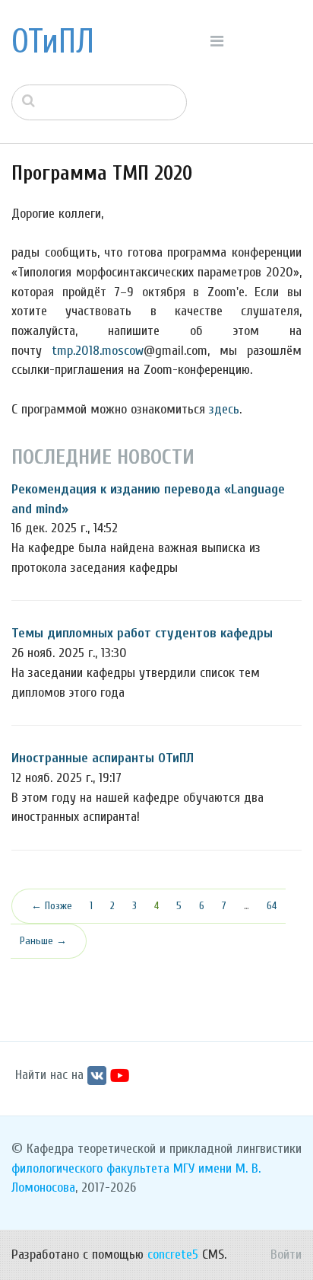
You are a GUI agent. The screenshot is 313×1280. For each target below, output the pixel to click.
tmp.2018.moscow (98, 351)
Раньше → (43, 940)
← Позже (51, 905)
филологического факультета (90, 1168)
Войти (286, 1254)
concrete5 (172, 1254)
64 (272, 905)
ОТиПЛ (52, 42)
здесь (224, 409)
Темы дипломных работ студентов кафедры (142, 633)
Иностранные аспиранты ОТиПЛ (102, 758)
